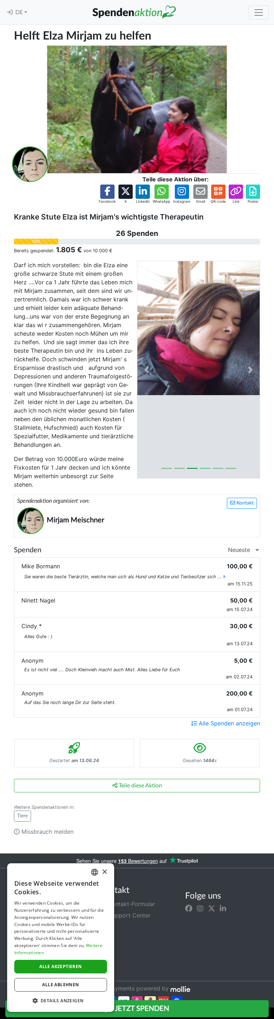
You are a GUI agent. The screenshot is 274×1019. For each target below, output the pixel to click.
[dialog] (60, 937)
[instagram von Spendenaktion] (200, 908)
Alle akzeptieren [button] (60, 966)
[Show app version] (269, 1014)
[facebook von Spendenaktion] (188, 908)
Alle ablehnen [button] (60, 985)
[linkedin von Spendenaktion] (223, 908)
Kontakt (244, 503)
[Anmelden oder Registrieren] (9, 12)
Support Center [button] (129, 915)
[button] (107, 194)
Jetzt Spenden (141, 1008)
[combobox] (94, 872)
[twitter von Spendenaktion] (211, 908)
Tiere (22, 815)
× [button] (104, 872)
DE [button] (19, 12)
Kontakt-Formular (131, 903)
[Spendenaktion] (134, 12)
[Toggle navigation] (259, 12)
